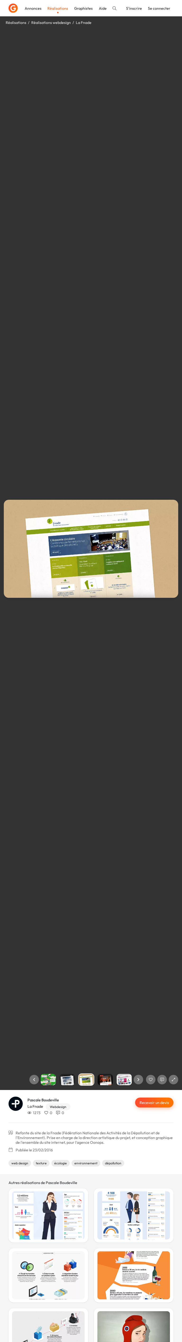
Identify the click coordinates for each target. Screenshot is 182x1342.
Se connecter (159, 8)
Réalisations (57, 8)
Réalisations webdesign (51, 22)
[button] (34, 1079)
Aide (103, 8)
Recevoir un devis (154, 1102)
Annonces (33, 8)
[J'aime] (150, 1079)
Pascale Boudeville (43, 1100)
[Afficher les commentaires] (162, 1079)
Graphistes (83, 8)
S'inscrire (134, 8)
